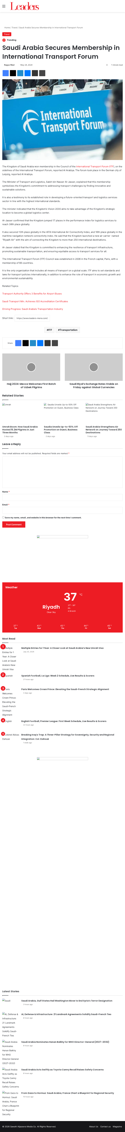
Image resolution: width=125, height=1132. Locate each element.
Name (6, 491)
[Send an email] (15, 65)
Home (7, 27)
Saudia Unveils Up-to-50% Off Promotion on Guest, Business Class (61, 429)
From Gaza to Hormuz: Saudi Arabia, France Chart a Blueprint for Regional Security (67, 1093)
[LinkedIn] (20, 73)
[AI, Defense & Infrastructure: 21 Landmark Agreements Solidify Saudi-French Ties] (10, 1025)
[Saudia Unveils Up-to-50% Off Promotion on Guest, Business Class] (62, 413)
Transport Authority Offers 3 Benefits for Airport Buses (32, 293)
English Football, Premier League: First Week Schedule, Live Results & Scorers (63, 721)
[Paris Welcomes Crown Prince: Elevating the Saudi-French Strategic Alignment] (10, 702)
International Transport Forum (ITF (94, 166)
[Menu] (3, 7)
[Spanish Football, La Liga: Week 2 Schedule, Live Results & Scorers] (10, 679)
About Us (93, 1126)
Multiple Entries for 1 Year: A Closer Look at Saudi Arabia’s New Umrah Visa (62, 648)
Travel (14, 27)
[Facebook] (6, 73)
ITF (50, 329)
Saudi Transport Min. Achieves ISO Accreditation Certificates (35, 301)
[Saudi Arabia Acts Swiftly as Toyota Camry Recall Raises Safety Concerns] (10, 1078)
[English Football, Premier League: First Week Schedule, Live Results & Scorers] (10, 724)
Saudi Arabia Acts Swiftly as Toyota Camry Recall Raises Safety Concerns (62, 1069)
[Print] (42, 73)
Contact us (105, 1126)
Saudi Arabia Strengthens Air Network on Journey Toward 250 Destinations (104, 429)
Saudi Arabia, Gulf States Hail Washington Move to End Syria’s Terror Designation (66, 1000)
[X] (13, 73)
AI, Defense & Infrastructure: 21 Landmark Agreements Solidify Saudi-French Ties (66, 1014)
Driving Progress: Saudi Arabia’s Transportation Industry (32, 309)
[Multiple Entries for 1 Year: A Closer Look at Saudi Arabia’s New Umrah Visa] (10, 658)
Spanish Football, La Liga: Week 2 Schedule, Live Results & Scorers (57, 675)
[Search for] (121, 7)
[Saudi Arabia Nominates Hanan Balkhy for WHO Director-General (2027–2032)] (10, 1052)
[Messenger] (28, 73)
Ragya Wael (9, 65)
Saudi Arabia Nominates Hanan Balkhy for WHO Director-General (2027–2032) (65, 1041)
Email (5, 504)
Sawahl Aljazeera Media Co (23, 1126)
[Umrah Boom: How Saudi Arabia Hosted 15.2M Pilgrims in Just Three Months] (20, 413)
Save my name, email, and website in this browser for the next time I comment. (43, 517)
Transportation (68, 329)
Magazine (117, 1126)
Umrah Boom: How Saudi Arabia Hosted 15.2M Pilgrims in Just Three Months (20, 429)
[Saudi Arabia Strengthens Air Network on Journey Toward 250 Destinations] (104, 413)
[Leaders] (24, 6)
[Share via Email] (35, 73)
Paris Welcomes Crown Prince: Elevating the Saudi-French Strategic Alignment (65, 689)
